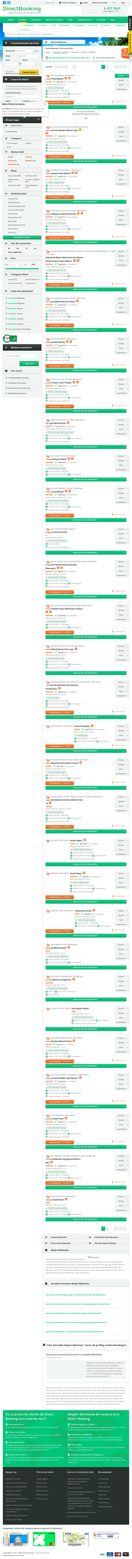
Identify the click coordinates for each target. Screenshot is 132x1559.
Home (10, 20)
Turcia (15, 313)
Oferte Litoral (103, 1491)
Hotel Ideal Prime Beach (58, 173)
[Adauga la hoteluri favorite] (48, 76)
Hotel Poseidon (82, 726)
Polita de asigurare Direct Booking (18, 1505)
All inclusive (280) (14, 185)
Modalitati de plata (17, 393)
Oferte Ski (102, 1494)
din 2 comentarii (67, 305)
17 (120, 67)
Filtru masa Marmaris (61, 1243)
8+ (18, 248)
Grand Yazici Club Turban (59, 382)
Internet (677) (13, 229)
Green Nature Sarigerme (58, 979)
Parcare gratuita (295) (16, 210)
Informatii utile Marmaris (106, 1237)
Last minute (102, 1483)
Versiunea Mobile (42, 1553)
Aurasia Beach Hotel (56, 947)
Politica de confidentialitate (16, 1487)
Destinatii (36, 20)
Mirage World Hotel (56, 423)
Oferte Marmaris (59, 42)
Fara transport (12, 143)
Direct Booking (21, 9)
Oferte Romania (42, 1491)
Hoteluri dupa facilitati (105, 1243)
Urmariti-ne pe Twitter (13, 1519)
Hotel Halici (76, 840)
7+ (26, 248)
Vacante (22, 20)
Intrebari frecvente (17, 383)
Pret (13, 258)
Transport (16, 138)
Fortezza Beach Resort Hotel (60, 301)
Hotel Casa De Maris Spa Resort (62, 1078)
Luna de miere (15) (32, 280)
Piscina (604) (12, 214)
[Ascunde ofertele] (86, 119)
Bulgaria (16, 303)
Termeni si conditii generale (16, 1483)
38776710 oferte (12, 73)
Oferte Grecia (41, 1483)
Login (85, 2)
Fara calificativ (15, 252)
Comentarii (121, 89)
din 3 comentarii (67, 264)
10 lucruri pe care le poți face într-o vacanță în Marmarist (74, 1354)
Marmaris (12, 131)
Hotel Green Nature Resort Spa (62, 130)
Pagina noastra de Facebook (16, 1515)
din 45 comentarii (68, 217)
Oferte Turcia (41, 1487)
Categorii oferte (19, 274)
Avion (9, 147)
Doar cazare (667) (14, 176)
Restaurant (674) (14, 202)
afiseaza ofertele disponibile (85, 107)
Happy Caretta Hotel (56, 532)
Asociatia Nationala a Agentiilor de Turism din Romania (80, 1493)
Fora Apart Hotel (80, 1008)
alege (36, 51)
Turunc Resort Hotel (56, 459)
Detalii (121, 80)
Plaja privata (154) (14, 217)
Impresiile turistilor (105, 1506)
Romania (16, 298)
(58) (17, 165)
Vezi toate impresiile (105, 58)
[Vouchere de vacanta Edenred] (76, 1545)
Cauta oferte (29, 72)
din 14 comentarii (68, 136)
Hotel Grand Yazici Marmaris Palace (64, 608)
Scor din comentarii (21, 243)
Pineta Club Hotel (55, 1199)
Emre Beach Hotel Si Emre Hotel (62, 763)
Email (8, 101)
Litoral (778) (12, 280)
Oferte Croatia (42, 1494)
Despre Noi (50, 2)
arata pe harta (119, 102)
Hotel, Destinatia (13, 93)
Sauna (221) (12, 233)
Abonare (29, 363)
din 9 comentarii (67, 616)
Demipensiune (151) (13, 181)
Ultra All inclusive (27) (31, 186)
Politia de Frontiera (74, 1488)
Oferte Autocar (104, 1502)
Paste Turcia (16, 125)
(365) (15, 161)
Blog (113, 20)
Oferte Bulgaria (42, 1479)
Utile (70, 20)
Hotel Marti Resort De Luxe (60, 649)
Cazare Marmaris (59, 1237)
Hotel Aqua (76, 873)
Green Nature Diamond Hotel (61, 213)
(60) (11, 157)
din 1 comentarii (67, 692)
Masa (13, 170)
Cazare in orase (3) (15, 283)
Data (8, 60)
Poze (121, 85)
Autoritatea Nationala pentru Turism (81, 1512)
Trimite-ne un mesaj (13, 1491)
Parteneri (101, 20)
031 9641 (114, 8)
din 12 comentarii (68, 177)
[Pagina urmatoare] (124, 67)
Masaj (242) (12, 221)
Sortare (49, 67)
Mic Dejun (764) (30, 176)
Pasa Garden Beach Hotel (59, 1041)
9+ (9, 248)
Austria (15, 324)
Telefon (29, 101)
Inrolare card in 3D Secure (77, 1516)
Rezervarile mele (100, 2)
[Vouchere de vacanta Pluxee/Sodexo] (44, 1545)
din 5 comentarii (67, 652)
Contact (11, 26)
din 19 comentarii (68, 345)
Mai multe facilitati (22, 237)
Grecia (15, 308)
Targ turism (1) (30, 283)
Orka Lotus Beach (55, 491)
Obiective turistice (54, 20)
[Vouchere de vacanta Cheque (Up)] (16, 1545)
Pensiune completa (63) (32, 181)
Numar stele (17, 151)
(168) (34, 161)
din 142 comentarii (67, 82)
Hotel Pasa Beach (54, 78)
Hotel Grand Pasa (55, 1118)
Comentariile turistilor (18, 378)
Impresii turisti (85, 20)
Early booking (103, 1479)
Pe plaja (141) (13, 199)
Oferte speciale (104, 1487)
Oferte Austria (41, 1498)
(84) (30, 157)
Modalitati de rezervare (19, 388)
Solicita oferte (69, 2)
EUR (113, 2)
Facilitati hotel (18, 193)
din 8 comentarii (66, 571)
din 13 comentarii (68, 386)
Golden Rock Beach (55, 342)
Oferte (121, 76)
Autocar (28, 143)
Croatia (15, 318)
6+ (35, 248)
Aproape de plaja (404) (16, 206)
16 (116, 67)
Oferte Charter (104, 1498)
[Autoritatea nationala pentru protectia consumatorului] (106, 1537)
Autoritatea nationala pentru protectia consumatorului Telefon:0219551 (78, 1481)
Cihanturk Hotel (83, 910)
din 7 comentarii (65, 1044)
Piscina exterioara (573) (16, 225)
